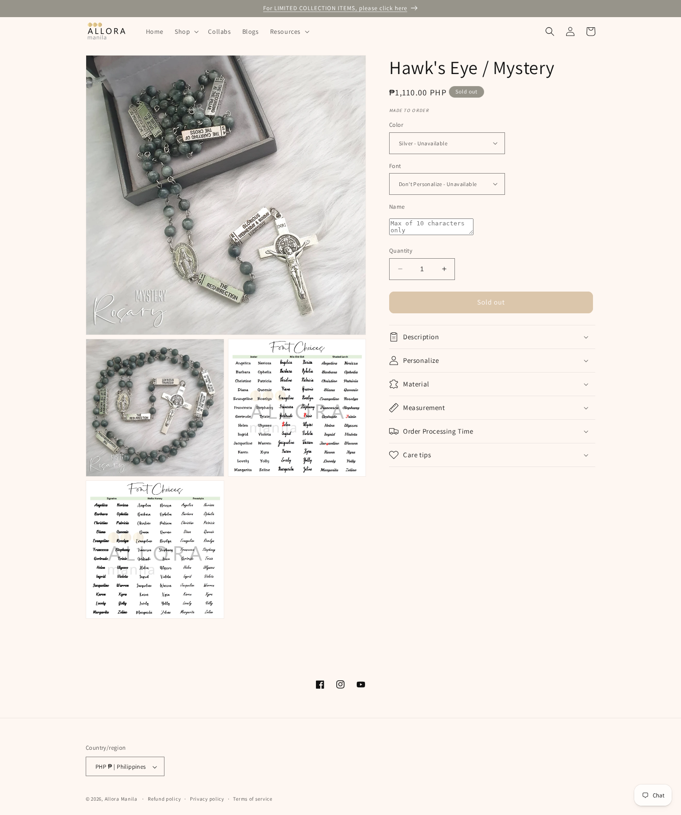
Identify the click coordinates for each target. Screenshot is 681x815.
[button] (185, 31)
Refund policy (164, 799)
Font (395, 165)
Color (396, 125)
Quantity (400, 251)
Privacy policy (207, 799)
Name (397, 207)
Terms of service (252, 799)
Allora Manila (121, 799)
